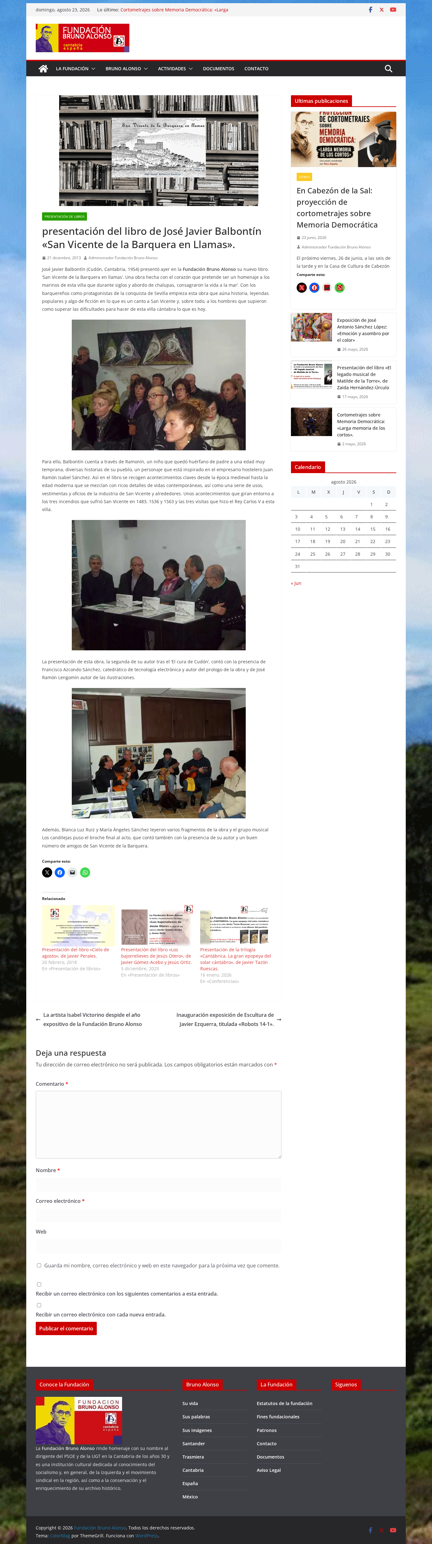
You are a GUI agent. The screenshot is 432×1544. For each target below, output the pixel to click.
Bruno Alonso (123, 69)
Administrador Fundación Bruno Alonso (123, 257)
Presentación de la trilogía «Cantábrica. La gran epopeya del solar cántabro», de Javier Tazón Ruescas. (235, 959)
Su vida (190, 1403)
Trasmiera (193, 1457)
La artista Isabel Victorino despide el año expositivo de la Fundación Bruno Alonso (92, 1019)
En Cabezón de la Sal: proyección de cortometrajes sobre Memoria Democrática (337, 207)
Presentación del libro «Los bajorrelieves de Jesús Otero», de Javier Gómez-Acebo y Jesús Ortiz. (156, 956)
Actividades (172, 69)
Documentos (218, 69)
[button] (92, 68)
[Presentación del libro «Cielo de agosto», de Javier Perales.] (78, 926)
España (190, 1483)
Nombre (48, 1170)
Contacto (256, 69)
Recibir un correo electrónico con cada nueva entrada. (101, 1314)
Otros (304, 177)
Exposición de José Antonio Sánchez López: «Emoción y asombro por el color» (363, 330)
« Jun (296, 583)
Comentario (52, 1083)
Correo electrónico (60, 1200)
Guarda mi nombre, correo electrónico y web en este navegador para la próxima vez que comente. (162, 1265)
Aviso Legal (269, 1470)
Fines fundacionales (278, 1417)
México (190, 1497)
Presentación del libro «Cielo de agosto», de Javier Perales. (75, 953)
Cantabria (193, 1470)
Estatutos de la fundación (284, 1403)
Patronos (267, 1430)
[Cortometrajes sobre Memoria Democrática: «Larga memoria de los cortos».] (311, 429)
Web (41, 1231)
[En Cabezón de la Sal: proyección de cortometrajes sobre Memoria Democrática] (343, 139)
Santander (193, 1444)
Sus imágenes (197, 1430)
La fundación (72, 69)
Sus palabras (196, 1417)
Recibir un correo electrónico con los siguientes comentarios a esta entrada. (127, 1293)
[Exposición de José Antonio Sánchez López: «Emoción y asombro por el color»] (311, 335)
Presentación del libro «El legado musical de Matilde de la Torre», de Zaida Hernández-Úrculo (364, 378)
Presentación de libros (64, 216)
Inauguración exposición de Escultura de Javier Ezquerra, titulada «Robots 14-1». (225, 1019)
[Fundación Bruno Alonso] (43, 68)
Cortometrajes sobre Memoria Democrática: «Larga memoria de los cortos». (361, 425)
